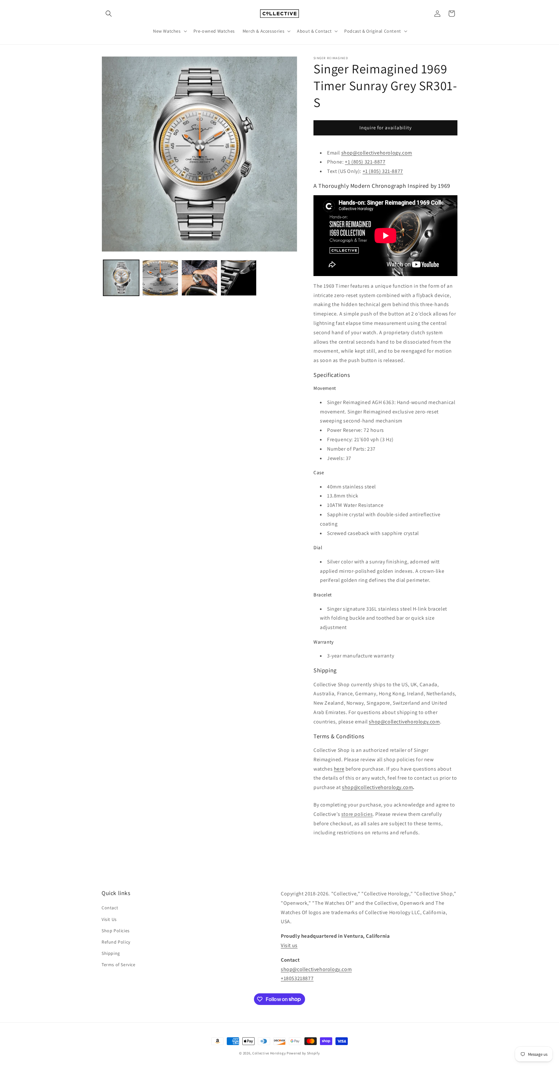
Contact (110, 908)
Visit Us (109, 919)
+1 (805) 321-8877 (383, 171)
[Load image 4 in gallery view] (239, 278)
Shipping (111, 953)
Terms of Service (119, 965)
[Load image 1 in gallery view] (121, 278)
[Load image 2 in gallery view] (160, 278)
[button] (109, 13)
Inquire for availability (385, 127)
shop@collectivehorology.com (376, 152)
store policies (357, 814)
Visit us (289, 945)
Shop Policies (116, 931)
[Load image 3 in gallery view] (199, 278)
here (339, 768)
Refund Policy (116, 942)
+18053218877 (297, 978)
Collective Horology (269, 1053)
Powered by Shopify (303, 1053)
